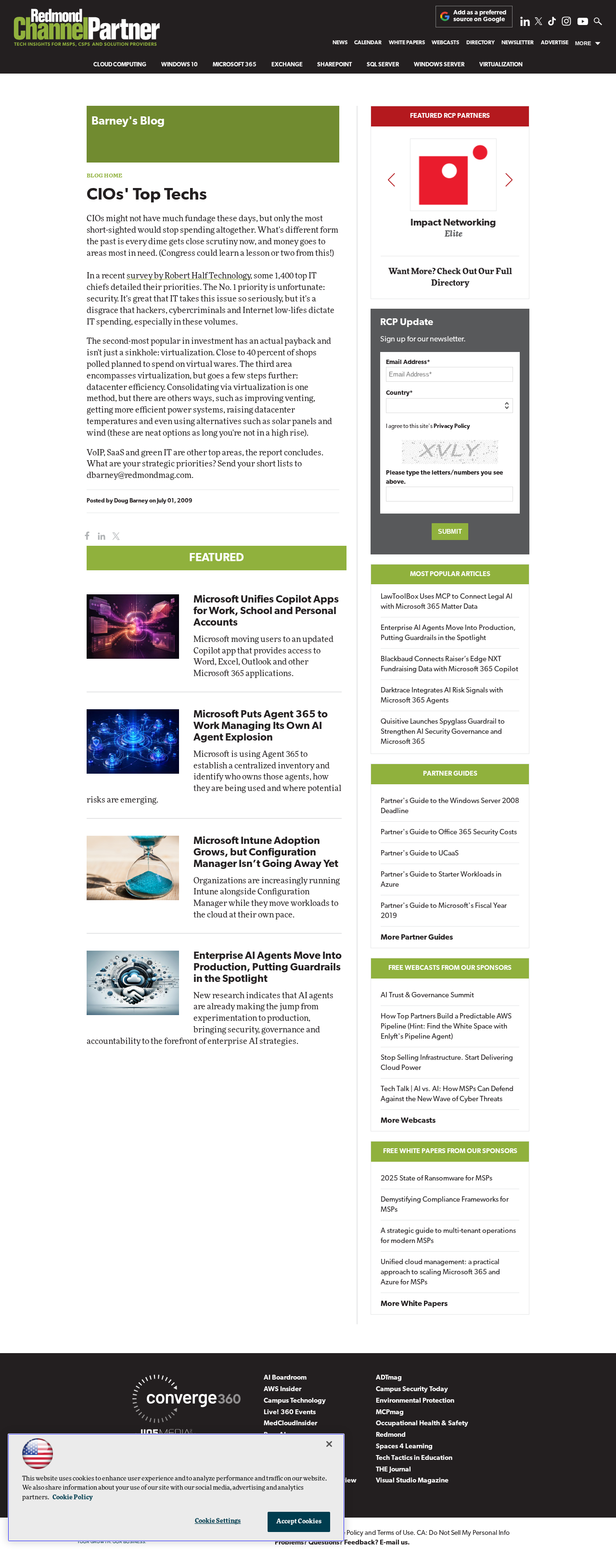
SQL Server (383, 65)
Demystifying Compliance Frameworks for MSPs (445, 1205)
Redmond (391, 1435)
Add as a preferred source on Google (479, 16)
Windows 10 (179, 65)
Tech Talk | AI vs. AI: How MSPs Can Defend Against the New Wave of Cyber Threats (447, 1094)
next (508, 179)
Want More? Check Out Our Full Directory (450, 277)
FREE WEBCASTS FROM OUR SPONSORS (450, 968)
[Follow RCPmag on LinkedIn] (525, 24)
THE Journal (393, 1469)
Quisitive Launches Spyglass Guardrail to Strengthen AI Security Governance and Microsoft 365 (443, 732)
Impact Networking (450, 222)
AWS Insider (282, 1389)
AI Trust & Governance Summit (427, 995)
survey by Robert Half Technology (188, 276)
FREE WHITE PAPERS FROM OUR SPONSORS (450, 1151)
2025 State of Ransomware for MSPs (436, 1178)
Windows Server (439, 65)
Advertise (554, 43)
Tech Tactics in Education (414, 1458)
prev (391, 179)
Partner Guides (450, 774)
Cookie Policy (72, 1497)
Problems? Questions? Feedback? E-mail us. (342, 1542)
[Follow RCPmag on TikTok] (552, 24)
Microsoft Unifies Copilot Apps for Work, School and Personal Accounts (266, 611)
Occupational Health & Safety (422, 1423)
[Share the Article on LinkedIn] (99, 536)
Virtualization (501, 65)
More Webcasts (408, 1121)
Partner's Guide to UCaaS (420, 853)
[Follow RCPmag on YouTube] (583, 23)
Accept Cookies (299, 1522)
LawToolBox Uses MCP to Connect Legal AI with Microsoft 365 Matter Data (447, 602)
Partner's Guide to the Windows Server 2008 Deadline (450, 806)
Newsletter (517, 43)
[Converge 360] (186, 1401)
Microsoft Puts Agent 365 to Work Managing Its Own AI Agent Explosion (260, 726)
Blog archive (109, 101)
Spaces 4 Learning (404, 1446)
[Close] (329, 1444)
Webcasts (445, 43)
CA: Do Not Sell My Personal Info (463, 1533)
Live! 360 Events (290, 1412)
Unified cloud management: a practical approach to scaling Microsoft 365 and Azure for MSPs (440, 1272)
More (583, 43)
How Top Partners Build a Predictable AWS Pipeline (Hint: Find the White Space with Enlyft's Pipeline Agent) (446, 1027)
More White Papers (414, 1304)
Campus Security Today (412, 1389)
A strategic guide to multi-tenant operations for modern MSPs (448, 1236)
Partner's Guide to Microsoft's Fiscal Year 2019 (444, 911)
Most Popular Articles (450, 574)
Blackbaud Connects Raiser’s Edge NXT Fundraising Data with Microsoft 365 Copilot (449, 664)
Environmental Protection (415, 1401)
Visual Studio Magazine (412, 1480)
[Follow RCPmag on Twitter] (538, 23)
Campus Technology (295, 1401)
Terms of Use (395, 1533)
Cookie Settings (218, 1521)
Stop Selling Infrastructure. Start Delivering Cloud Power (447, 1063)
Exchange (287, 65)
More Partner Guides (417, 938)
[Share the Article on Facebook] (84, 536)
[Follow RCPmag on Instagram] (566, 24)
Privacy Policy (452, 426)
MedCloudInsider (290, 1423)
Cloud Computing (119, 65)
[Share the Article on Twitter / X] (114, 536)
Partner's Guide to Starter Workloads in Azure (441, 880)
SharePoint (334, 65)
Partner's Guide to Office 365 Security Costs (449, 832)
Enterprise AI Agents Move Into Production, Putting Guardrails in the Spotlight (267, 967)
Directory (480, 43)
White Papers (407, 43)
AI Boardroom (285, 1377)
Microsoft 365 (235, 65)
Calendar (368, 43)
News (340, 43)
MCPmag (390, 1412)
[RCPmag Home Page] (86, 30)
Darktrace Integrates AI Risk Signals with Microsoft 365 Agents (442, 695)
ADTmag (389, 1377)
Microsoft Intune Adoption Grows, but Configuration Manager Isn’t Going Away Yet (265, 852)
